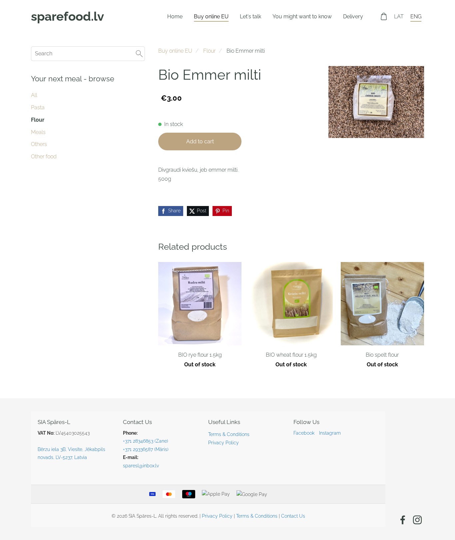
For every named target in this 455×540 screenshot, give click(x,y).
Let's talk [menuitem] (250, 16)
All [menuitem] (34, 95)
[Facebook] (402, 520)
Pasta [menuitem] (38, 107)
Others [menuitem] (39, 144)
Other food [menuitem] (44, 156)
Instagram (330, 433)
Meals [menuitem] (38, 132)
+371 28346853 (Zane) (145, 441)
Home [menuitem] (175, 16)
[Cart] (383, 16)
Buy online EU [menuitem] (211, 16)
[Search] (139, 53)
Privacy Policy (223, 442)
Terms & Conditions (228, 434)
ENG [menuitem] (415, 16)
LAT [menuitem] (399, 16)
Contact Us (293, 516)
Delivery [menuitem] (353, 16)
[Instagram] (417, 520)
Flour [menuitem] (37, 120)
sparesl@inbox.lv (141, 465)
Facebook (303, 433)
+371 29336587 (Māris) (146, 449)
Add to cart (200, 141)
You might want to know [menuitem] (302, 16)
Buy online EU (175, 51)
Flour (209, 51)
